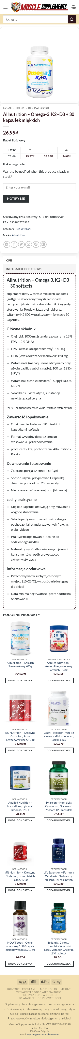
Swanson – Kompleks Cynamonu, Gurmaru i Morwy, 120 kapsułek (58, 806)
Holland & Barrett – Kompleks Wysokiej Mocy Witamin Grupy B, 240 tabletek (59, 948)
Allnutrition (18, 235)
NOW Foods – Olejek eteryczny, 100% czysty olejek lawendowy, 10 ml (20, 946)
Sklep (20, 108)
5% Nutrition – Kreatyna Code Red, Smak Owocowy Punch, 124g (20, 736)
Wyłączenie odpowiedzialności (39, 992)
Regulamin (30, 988)
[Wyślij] (72, 19)
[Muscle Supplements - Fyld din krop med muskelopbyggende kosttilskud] (39, 7)
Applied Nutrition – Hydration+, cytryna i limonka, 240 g (20, 806)
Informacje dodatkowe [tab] (24, 269)
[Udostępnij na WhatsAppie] (6, 244)
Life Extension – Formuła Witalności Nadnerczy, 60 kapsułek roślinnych (59, 876)
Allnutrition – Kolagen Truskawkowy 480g (20, 664)
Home (7, 108)
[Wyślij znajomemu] (28, 244)
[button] (5, 7)
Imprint (65, 988)
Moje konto (48, 988)
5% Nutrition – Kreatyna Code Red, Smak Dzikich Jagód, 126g (20, 876)
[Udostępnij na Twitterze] (21, 244)
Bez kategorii (38, 108)
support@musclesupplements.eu (43, 1034)
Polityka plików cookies (39, 994)
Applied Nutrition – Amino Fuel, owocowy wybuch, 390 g (58, 666)
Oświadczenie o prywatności (40, 997)
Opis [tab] (9, 260)
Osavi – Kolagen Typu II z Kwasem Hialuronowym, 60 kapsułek (59, 736)
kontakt (13, 988)
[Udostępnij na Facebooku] (14, 244)
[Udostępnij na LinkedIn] (43, 244)
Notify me (16, 198)
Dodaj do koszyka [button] (20, 680)
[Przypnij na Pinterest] (36, 244)
